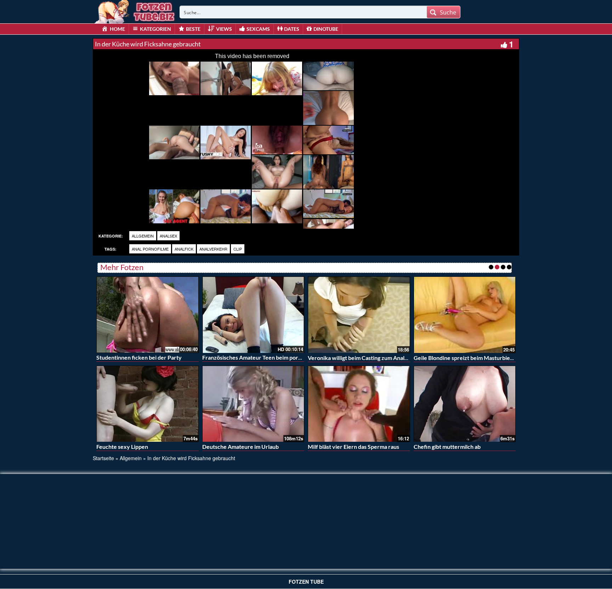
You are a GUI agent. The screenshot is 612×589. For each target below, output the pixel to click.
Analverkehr (213, 249)
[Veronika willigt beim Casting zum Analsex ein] (359, 314)
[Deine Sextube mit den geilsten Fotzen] (135, 10)
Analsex (168, 236)
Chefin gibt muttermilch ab (447, 446)
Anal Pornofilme (150, 249)
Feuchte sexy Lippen (122, 446)
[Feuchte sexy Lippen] (147, 404)
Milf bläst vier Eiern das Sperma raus (353, 446)
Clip (237, 249)
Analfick (184, 249)
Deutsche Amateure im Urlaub (240, 446)
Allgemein (143, 236)
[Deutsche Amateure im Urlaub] (253, 404)
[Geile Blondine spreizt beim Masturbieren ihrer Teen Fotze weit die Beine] (465, 314)
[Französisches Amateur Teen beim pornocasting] (253, 314)
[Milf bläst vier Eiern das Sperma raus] (359, 404)
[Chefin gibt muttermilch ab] (465, 404)
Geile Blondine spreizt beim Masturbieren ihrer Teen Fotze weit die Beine (506, 357)
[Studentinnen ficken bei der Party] (147, 314)
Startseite (103, 458)
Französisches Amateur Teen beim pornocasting (262, 357)
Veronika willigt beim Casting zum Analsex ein (365, 357)
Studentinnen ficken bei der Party (139, 357)
